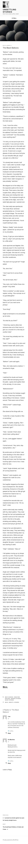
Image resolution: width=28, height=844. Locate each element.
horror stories (16, 698)
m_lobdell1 (8, 45)
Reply (9, 733)
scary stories (9, 700)
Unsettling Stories (9, 10)
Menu (14, 18)
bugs (6, 702)
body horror (9, 697)
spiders (16, 702)
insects (11, 702)
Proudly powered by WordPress (10, 840)
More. (5, 687)
